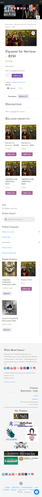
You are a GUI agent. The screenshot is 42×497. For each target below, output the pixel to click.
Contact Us (33, 490)
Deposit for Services (20, 24)
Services (15, 487)
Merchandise (6, 242)
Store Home (9, 24)
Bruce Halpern (34, 404)
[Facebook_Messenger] (36, 492)
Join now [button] (7, 293)
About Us (22, 490)
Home (7, 487)
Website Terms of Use (9, 382)
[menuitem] (38, 2)
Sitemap (21, 492)
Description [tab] (12, 96)
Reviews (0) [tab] (23, 96)
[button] (33, 33)
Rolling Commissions (9, 253)
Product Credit (7, 247)
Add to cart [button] (11, 154)
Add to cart (17, 75)
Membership (6, 237)
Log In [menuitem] (2, 2)
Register (35, 399)
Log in (36, 395)
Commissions (27, 487)
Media (13, 490)
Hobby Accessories (8, 232)
